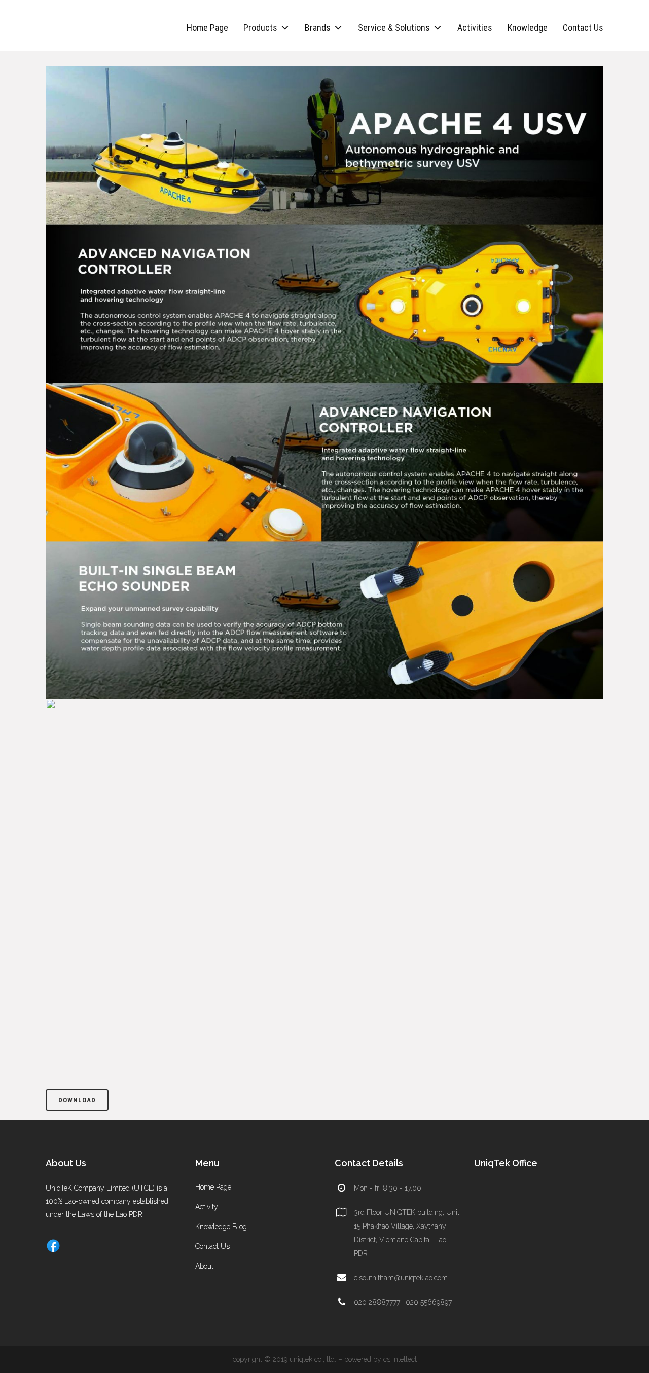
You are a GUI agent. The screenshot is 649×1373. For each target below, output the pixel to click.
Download (77, 1100)
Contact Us (583, 27)
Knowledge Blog (221, 1226)
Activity (206, 1207)
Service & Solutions (394, 27)
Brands (318, 27)
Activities (474, 27)
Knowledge (528, 27)
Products (260, 27)
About (204, 1266)
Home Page (207, 27)
